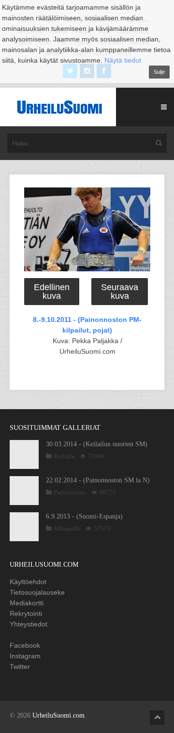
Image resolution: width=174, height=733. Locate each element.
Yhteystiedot (28, 624)
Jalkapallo (67, 528)
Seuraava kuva (119, 291)
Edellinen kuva (52, 291)
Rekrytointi (26, 613)
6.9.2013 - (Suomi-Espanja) (84, 516)
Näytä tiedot (122, 60)
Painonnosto (70, 492)
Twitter (20, 666)
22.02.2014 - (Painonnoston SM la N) (98, 480)
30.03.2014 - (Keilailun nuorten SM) (96, 444)
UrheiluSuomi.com (58, 715)
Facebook (25, 645)
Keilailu (64, 456)
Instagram (25, 656)
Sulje (159, 72)
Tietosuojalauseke (37, 592)
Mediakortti (27, 603)
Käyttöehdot (28, 582)
